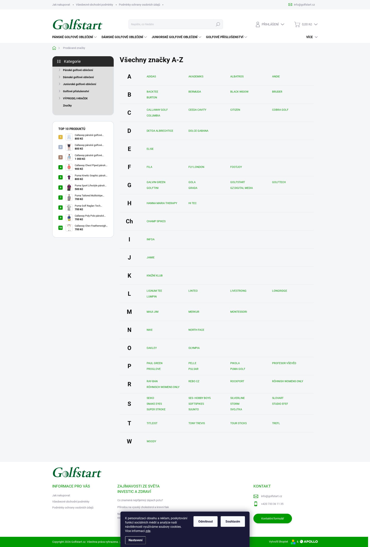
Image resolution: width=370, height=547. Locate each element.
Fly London (196, 166)
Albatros (237, 76)
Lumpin (152, 296)
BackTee (152, 91)
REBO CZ (193, 381)
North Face (196, 329)
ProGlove (154, 368)
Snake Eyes (154, 403)
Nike (150, 329)
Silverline (237, 398)
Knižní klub (155, 275)
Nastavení (135, 540)
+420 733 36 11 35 (272, 503)
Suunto (193, 409)
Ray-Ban (152, 381)
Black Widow (239, 91)
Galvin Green (156, 182)
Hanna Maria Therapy (162, 203)
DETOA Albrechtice (160, 130)
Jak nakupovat (61, 4)
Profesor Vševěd (284, 363)
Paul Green (154, 363)
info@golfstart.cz (271, 496)
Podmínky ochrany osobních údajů (139, 4)
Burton (152, 97)
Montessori (238, 311)
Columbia (153, 115)
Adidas (151, 76)
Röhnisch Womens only (163, 387)
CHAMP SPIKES (156, 221)
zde (147, 531)
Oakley (152, 347)
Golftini (153, 187)
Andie (276, 76)
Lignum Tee (154, 290)
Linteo (193, 290)
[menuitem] (75, 37)
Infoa (151, 239)
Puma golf (237, 368)
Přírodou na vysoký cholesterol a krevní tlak (143, 507)
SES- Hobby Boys (199, 398)
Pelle (192, 363)
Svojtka (236, 409)
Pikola (235, 363)
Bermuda (194, 91)
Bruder (277, 91)
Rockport (237, 381)
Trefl (276, 423)
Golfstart (237, 182)
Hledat (218, 24)
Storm (234, 403)
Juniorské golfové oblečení (79, 84)
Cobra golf (280, 109)
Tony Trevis (196, 423)
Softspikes (196, 403)
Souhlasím (232, 521)
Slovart (277, 398)
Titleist (152, 423)
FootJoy (236, 166)
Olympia (194, 347)
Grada (192, 187)
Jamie (151, 257)
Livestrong (238, 290)
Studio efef (280, 403)
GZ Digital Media (241, 187)
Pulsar (193, 368)
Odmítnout (205, 521)
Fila (149, 166)
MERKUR (193, 311)
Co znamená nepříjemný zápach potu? (140, 500)
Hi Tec (192, 203)
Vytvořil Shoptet (278, 541)
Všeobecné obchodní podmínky (94, 4)
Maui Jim (152, 311)
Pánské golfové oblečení (78, 70)
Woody (151, 441)
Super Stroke (156, 409)
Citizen (235, 109)
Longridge (279, 290)
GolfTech (279, 182)
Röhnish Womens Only (287, 381)
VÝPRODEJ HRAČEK (75, 98)
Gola (192, 182)
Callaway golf (157, 109)
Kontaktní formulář (272, 518)
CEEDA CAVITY (197, 109)
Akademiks (195, 76)
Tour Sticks (238, 423)
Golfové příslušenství (76, 91)
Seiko (150, 398)
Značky (67, 105)
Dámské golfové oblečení (78, 77)
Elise (150, 148)
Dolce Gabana (198, 130)
